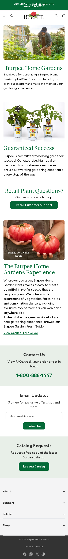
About (7, 491)
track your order (36, 361)
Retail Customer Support (34, 205)
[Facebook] (25, 554)
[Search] (11, 16)
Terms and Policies (34, 546)
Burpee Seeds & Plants (38, 539)
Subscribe (34, 426)
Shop (6, 525)
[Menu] (4, 16)
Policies (7, 514)
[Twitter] (37, 554)
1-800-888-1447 (34, 375)
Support (8, 502)
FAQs (19, 361)
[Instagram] (31, 554)
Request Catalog (34, 466)
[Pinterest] (43, 554)
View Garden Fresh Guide (20, 333)
